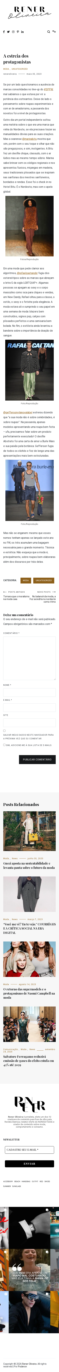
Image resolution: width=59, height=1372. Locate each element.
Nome (7, 685)
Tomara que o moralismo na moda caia (16, 595)
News (15, 858)
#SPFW (48, 89)
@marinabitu (29, 139)
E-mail (7, 700)
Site (5, 715)
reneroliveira (10, 74)
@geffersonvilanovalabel (17, 412)
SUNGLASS (16, 1186)
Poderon (22, 1366)
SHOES (47, 1181)
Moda (6, 69)
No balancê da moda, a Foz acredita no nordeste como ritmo (43, 597)
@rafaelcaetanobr (27, 273)
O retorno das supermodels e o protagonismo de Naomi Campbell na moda (29, 993)
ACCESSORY (8, 1181)
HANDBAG (26, 1181)
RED (41, 1181)
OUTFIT (35, 1181)
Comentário (11, 633)
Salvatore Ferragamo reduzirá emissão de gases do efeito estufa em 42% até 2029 (28, 1061)
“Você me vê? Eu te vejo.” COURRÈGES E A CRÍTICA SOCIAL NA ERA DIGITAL (29, 928)
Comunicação (10, 1049)
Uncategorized (20, 69)
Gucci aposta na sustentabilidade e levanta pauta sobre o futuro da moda (29, 865)
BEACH (17, 1181)
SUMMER (7, 1186)
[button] (29, 1228)
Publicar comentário (37, 759)
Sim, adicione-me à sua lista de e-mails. (28, 745)
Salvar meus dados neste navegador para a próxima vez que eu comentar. (28, 737)
